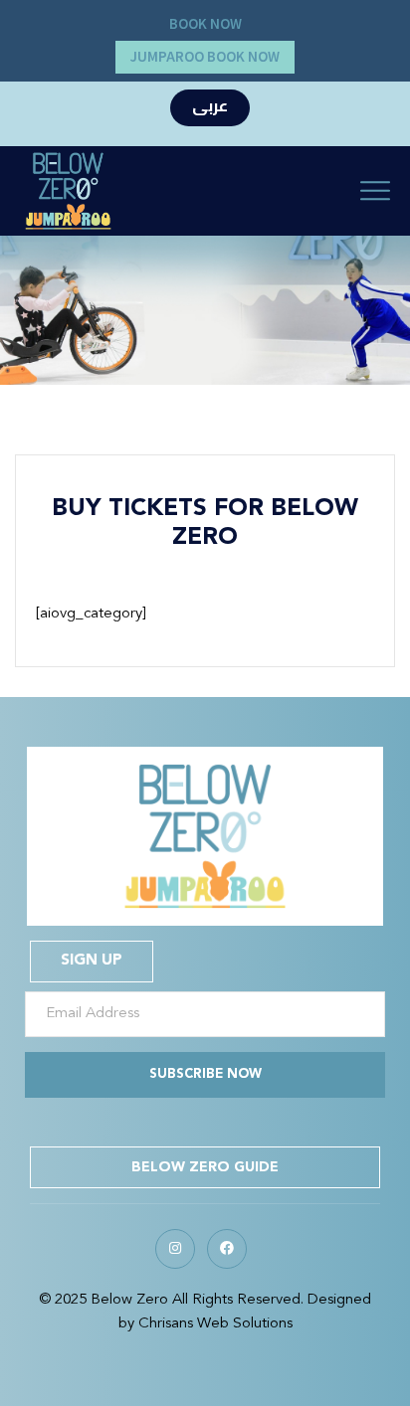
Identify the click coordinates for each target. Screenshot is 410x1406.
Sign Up (91, 961)
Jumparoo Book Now (205, 57)
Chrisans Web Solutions (215, 1324)
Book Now (205, 24)
